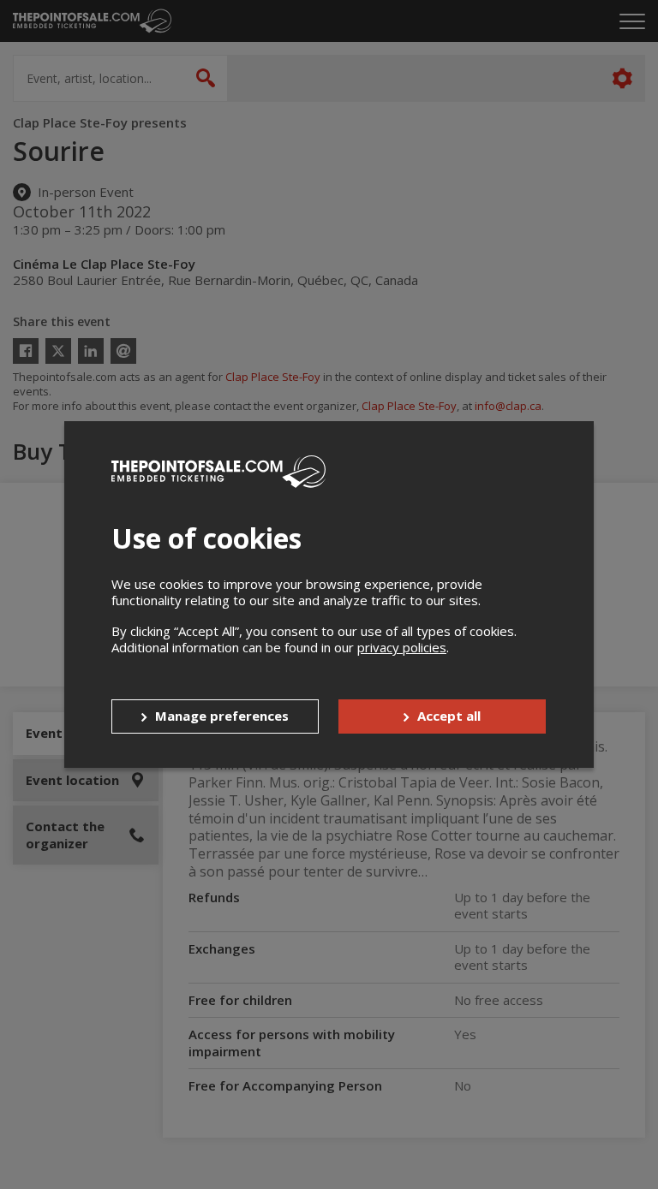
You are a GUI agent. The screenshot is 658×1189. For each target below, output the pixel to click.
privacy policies (401, 647)
